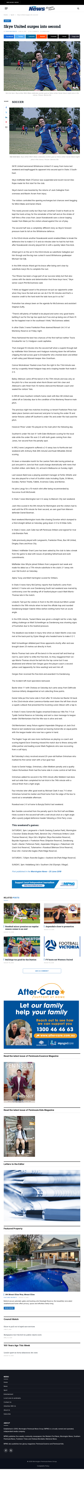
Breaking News (13, 2)
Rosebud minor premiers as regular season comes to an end (22, 927)
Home (6, 1382)
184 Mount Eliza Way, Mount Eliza (20, 1294)
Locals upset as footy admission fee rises (21, 1353)
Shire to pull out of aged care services (19, 1326)
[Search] (78, 8)
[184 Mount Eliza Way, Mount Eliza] (42, 1263)
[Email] (6, 127)
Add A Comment (42, 971)
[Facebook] (6, 107)
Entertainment (8, 1394)
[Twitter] (6, 112)
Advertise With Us (10, 1406)
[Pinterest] (6, 122)
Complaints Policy (43, 1466)
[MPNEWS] (41, 8)
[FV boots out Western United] (62, 946)
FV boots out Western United (59, 959)
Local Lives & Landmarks (12, 1398)
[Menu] (6, 8)
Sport (7, 21)
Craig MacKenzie (11, 31)
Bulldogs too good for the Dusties (20, 959)
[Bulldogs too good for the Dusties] (22, 946)
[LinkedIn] (6, 117)
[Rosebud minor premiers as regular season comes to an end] (22, 913)
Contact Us (7, 1402)
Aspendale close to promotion (60, 926)
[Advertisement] (42, 1487)
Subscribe (7, 1414)
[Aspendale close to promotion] (62, 913)
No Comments (34, 31)
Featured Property (10, 1297)
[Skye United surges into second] (42, 66)
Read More (9, 1308)
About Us (7, 1410)
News (6, 1386)
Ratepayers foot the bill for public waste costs (23, 1335)
